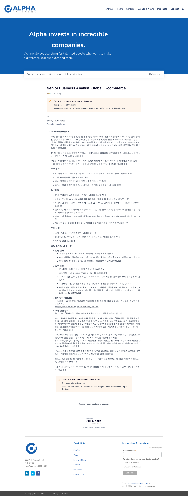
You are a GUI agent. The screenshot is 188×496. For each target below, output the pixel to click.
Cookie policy (100, 427)
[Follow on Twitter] (33, 473)
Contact (174, 9)
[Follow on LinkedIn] (27, 473)
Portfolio (109, 9)
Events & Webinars (133, 467)
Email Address (129, 450)
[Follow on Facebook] (38, 473)
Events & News (146, 9)
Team (120, 9)
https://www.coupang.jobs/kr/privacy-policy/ (76, 306)
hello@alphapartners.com (137, 483)
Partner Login (79, 474)
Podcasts (162, 9)
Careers (130, 9)
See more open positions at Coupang (94, 404)
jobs (55, 74)
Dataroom (78, 469)
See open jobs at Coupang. (65, 105)
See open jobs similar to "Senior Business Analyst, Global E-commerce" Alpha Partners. (90, 108)
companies (36, 74)
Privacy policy (88, 427)
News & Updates (132, 463)
